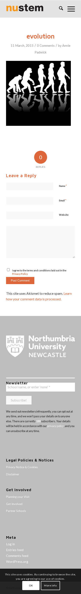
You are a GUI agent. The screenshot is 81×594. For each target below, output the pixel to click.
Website (63, 214)
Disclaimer (12, 474)
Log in (10, 544)
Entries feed (15, 550)
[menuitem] (59, 9)
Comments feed (17, 556)
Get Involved (14, 504)
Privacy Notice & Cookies (22, 467)
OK (31, 585)
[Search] (59, 9)
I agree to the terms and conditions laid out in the (39, 272)
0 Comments (46, 45)
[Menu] (69, 9)
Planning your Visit (17, 497)
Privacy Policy (20, 273)
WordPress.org (17, 561)
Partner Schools (16, 511)
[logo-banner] (33, 9)
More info (50, 585)
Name (63, 186)
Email (62, 200)
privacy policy (55, 426)
